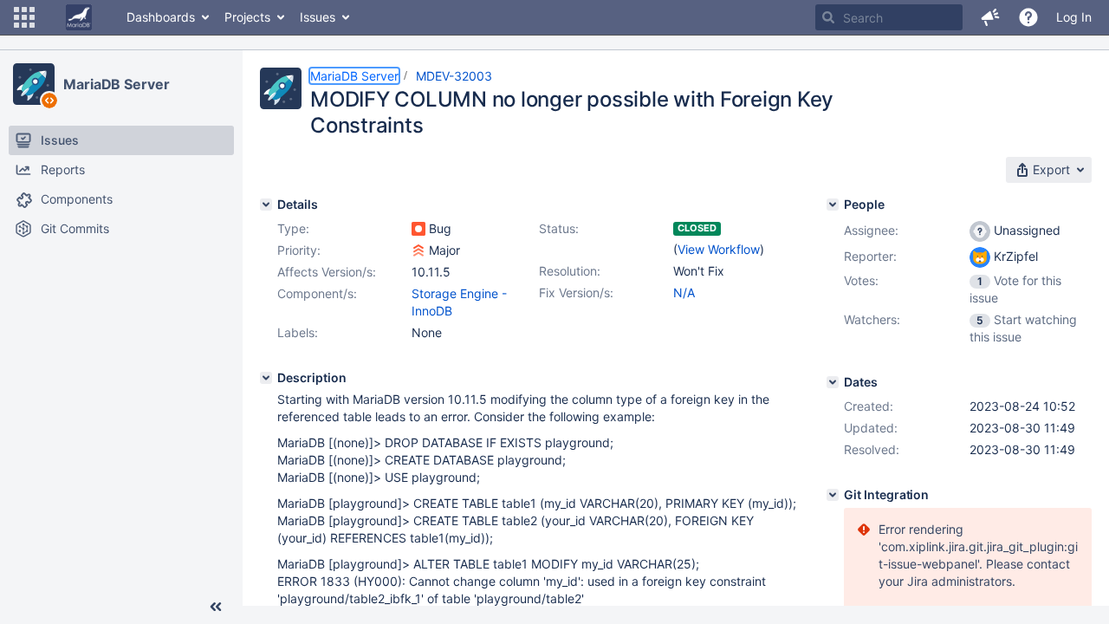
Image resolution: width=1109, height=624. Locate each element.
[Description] (266, 378)
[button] (24, 17)
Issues (317, 17)
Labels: (297, 332)
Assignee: (871, 230)
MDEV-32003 (454, 75)
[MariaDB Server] (34, 84)
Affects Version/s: (326, 271)
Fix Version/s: (576, 292)
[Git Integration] (833, 495)
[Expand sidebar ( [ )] (216, 607)
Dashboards (160, 17)
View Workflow (719, 249)
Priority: (299, 250)
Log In (1074, 17)
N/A (684, 292)
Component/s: (317, 293)
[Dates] (833, 382)
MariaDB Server (116, 84)
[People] (833, 204)
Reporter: (870, 256)
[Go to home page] (79, 17)
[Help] (1028, 17)
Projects (247, 17)
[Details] (266, 204)
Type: (293, 228)
